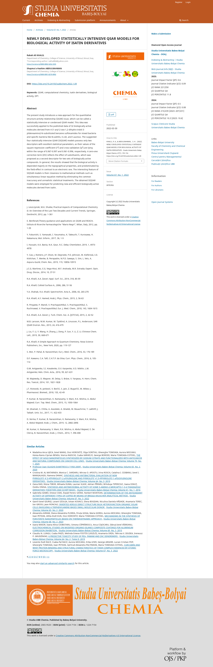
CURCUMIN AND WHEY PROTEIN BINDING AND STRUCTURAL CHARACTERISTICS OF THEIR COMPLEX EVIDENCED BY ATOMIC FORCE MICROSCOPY (86, 548)
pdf (112, 114)
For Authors (156, 185)
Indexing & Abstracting (59, 20)
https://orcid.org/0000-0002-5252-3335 (41, 64)
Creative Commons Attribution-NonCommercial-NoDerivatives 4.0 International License (123, 220)
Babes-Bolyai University (162, 142)
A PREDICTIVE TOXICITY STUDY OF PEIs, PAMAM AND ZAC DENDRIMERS (83, 536)
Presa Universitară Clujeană (164, 153)
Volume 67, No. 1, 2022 (56, 30)
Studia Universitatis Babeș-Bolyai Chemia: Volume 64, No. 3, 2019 (78, 481)
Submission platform (85, 20)
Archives (39, 20)
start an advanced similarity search (57, 563)
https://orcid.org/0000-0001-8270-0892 (41, 74)
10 (43, 556)
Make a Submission (161, 33)
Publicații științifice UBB (163, 164)
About (123, 20)
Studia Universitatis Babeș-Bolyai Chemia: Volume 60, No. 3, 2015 (90, 530)
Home (29, 30)
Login (188, 2)
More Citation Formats (118, 161)
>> (48, 556)
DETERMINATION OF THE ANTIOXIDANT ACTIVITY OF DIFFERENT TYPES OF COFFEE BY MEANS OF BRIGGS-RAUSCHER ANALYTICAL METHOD (87, 494)
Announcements (108, 20)
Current (26, 20)
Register (178, 2)
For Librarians (157, 189)
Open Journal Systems (162, 202)
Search (185, 20)
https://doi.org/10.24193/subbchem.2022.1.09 (54, 83)
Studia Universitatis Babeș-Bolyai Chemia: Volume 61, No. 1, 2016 (108, 490)
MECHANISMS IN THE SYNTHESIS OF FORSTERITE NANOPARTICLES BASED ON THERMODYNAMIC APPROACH (86, 517)
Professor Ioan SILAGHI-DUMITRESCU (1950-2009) (57, 466)
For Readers (156, 181)
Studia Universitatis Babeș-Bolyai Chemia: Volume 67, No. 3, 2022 (84, 497)
